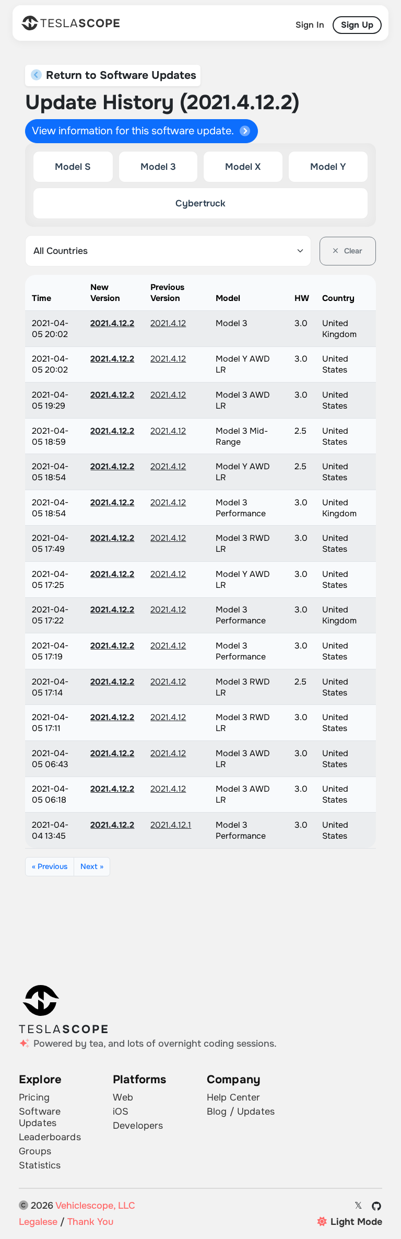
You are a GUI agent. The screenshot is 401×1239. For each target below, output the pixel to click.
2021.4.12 (168, 323)
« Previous (49, 866)
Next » (91, 866)
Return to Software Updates (119, 75)
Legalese (38, 1222)
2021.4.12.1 (170, 824)
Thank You (90, 1222)
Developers (138, 1125)
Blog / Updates (241, 1111)
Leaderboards (50, 1137)
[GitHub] (377, 1206)
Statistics (40, 1165)
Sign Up (357, 24)
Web (123, 1097)
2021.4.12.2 (112, 323)
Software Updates (40, 1117)
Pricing (34, 1097)
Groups (35, 1151)
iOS (120, 1111)
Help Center (234, 1097)
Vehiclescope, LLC (95, 1205)
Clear (352, 251)
